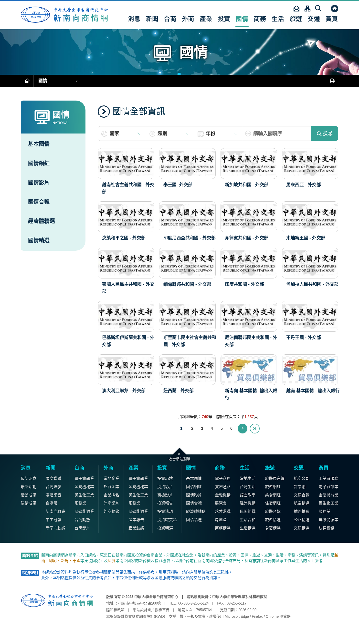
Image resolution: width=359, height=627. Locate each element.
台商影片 (82, 528)
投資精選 (165, 528)
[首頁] (332, 8)
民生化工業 (84, 495)
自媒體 (51, 503)
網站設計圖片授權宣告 (151, 610)
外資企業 (111, 487)
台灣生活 (247, 487)
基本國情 (39, 144)
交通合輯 (301, 495)
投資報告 (165, 503)
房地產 (221, 520)
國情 (242, 18)
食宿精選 (273, 528)
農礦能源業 (84, 511)
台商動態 (82, 520)
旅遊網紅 (273, 487)
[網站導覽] (307, 8)
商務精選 (223, 528)
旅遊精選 (273, 520)
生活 (278, 18)
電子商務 (223, 478)
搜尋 (328, 133)
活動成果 (28, 495)
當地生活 (247, 478)
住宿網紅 (273, 503)
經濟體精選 (41, 221)
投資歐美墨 (167, 520)
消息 (134, 18)
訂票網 (300, 487)
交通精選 (301, 528)
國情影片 (39, 182)
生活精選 (247, 528)
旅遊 (296, 18)
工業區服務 (328, 478)
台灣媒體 (53, 487)
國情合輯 (39, 202)
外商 (188, 18)
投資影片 (165, 487)
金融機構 (223, 495)
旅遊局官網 (275, 478)
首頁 (27, 81)
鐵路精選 (301, 511)
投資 (224, 18)
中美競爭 (53, 520)
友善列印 (332, 81)
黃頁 (332, 18)
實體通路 (223, 487)
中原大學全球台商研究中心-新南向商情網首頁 (65, 15)
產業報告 (136, 520)
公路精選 (301, 520)
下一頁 (242, 428)
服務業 (80, 503)
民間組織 (247, 511)
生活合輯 (247, 520)
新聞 (152, 18)
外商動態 (111, 511)
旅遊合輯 (273, 511)
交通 (313, 18)
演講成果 (28, 503)
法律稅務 (326, 528)
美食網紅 (273, 495)
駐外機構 (247, 503)
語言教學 (247, 495)
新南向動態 (55, 528)
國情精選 (39, 240)
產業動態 (136, 528)
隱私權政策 (115, 610)
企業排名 (111, 495)
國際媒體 (53, 478)
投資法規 (165, 511)
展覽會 (221, 503)
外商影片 (111, 503)
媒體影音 (53, 495)
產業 (206, 18)
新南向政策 (55, 511)
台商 (170, 18)
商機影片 (165, 495)
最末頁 (255, 428)
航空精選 (301, 503)
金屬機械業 (84, 487)
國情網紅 (39, 163)
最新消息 (28, 478)
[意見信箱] (296, 8)
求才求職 (223, 511)
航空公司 (301, 478)
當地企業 (111, 478)
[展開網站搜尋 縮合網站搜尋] (318, 8)
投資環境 (165, 478)
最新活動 (28, 487)
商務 (260, 18)
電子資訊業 (84, 478)
